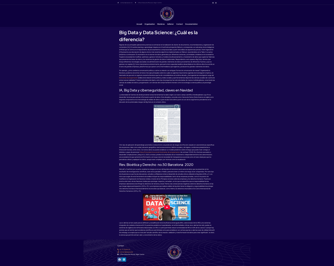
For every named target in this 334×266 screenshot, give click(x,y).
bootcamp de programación (128, 78)
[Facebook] (213, 3)
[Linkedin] (216, 3)
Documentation (191, 24)
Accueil (139, 24)
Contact (179, 24)
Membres (161, 24)
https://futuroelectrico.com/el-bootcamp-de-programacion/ (159, 152)
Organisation (149, 24)
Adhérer (170, 24)
